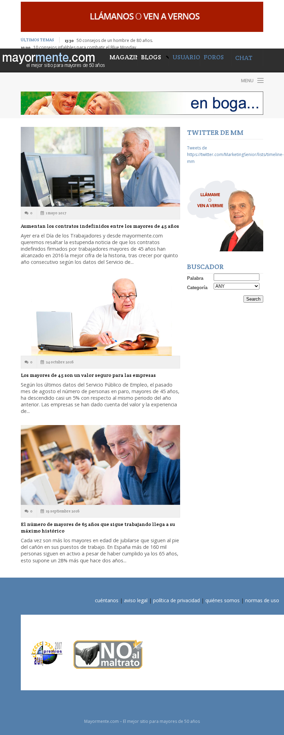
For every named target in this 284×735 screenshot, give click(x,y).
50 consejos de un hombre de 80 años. (115, 40)
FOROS (214, 57)
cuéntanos (106, 600)
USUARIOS (187, 57)
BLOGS (151, 57)
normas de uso (262, 600)
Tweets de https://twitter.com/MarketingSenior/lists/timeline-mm (235, 154)
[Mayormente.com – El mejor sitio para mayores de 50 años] (53, 59)
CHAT (243, 58)
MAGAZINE (123, 57)
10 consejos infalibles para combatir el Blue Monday (84, 47)
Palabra (195, 278)
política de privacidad (176, 600)
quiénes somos (222, 600)
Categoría (197, 287)
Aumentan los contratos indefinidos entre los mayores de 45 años (100, 226)
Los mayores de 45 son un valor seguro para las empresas (88, 375)
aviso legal (136, 600)
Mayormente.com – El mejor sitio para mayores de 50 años (79, 80)
